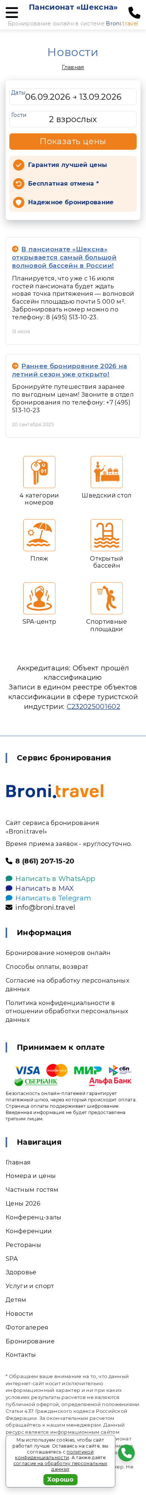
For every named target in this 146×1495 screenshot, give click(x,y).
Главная (73, 67)
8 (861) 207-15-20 (44, 861)
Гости (19, 115)
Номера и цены (31, 1175)
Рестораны (23, 1245)
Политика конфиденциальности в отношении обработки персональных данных (67, 1011)
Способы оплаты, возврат (47, 966)
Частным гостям (32, 1189)
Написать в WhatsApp (55, 879)
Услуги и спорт (30, 1286)
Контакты (21, 1354)
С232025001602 (93, 706)
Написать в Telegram (53, 898)
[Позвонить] (134, 13)
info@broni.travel (45, 907)
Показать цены (73, 141)
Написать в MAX (44, 888)
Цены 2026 (23, 1203)
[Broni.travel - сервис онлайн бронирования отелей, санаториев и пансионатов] (55, 791)
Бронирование (30, 1341)
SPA (12, 1258)
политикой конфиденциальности (54, 1455)
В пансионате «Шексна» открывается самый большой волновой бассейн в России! (64, 257)
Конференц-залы (33, 1217)
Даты (18, 92)
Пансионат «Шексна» (73, 7)
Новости (19, 1313)
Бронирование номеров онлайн (58, 952)
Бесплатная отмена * (63, 183)
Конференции (29, 1231)
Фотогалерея (27, 1327)
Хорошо (60, 1479)
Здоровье (21, 1272)
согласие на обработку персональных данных (60, 1466)
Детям (16, 1299)
